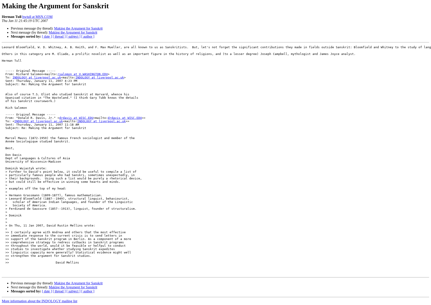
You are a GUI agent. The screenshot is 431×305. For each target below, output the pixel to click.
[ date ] (47, 36)
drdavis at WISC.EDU (76, 118)
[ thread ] (59, 36)
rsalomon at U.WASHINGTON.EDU (82, 74)
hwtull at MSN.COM (37, 17)
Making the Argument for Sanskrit (78, 28)
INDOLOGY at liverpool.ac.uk (37, 77)
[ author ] (87, 36)
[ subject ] (73, 36)
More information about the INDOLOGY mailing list (39, 301)
